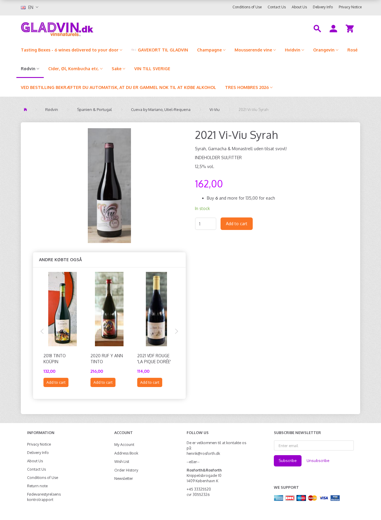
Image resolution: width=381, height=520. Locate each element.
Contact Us (277, 7)
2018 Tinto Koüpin (54, 358)
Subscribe (288, 460)
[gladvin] (82, 27)
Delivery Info (323, 7)
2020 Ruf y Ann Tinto (106, 358)
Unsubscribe (318, 460)
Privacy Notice (350, 7)
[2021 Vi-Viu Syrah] (109, 185)
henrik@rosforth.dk (203, 453)
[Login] (333, 27)
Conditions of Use (247, 7)
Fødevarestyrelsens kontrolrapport (44, 497)
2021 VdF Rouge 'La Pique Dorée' (154, 358)
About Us (299, 7)
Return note (37, 485)
